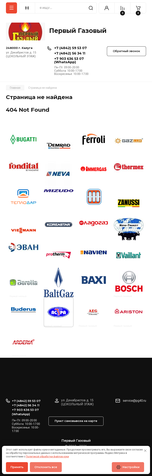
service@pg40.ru (134, 401)
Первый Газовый (77, 30)
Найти (90, 7)
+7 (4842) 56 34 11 (69, 53)
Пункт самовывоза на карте (76, 421)
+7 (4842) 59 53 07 (70, 48)
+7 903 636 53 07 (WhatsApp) (69, 60)
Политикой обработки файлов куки (47, 456)
